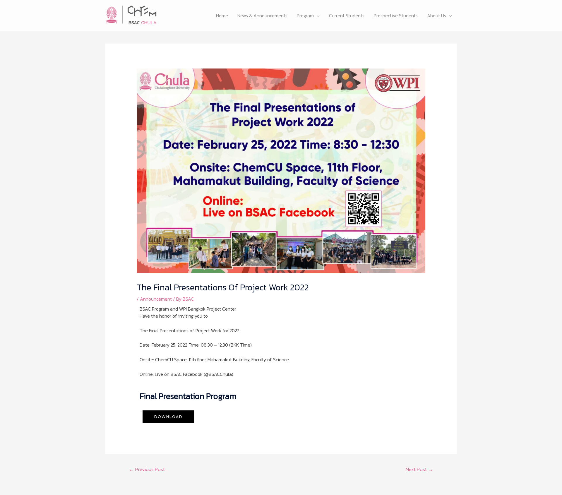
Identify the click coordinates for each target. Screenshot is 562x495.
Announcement (156, 298)
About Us (436, 15)
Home (222, 15)
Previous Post (147, 469)
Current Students (346, 15)
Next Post (419, 469)
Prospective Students (396, 15)
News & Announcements (262, 15)
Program (305, 15)
